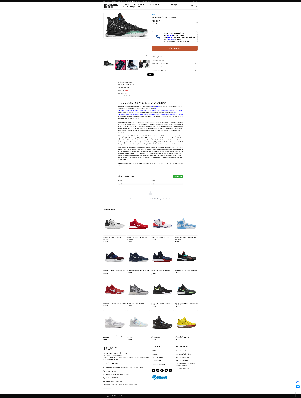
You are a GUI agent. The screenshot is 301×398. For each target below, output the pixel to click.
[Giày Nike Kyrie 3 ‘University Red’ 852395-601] (115, 289)
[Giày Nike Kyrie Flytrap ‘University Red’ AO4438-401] (162, 256)
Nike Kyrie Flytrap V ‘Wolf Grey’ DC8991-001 (186, 270)
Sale (139, 7)
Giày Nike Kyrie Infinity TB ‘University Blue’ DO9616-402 (185, 238)
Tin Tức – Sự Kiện (129, 7)
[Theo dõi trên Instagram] (157, 370)
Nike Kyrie (154, 14)
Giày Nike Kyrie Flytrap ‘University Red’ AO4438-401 (160, 271)
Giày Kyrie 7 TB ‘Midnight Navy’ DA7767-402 (138, 270)
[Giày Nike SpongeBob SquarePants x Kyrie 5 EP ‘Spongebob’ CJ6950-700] (186, 322)
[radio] (153, 26)
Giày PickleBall (138, 5)
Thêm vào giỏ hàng (174, 48)
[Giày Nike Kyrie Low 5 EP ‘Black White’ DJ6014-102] (115, 224)
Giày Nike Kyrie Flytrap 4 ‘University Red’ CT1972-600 (137, 238)
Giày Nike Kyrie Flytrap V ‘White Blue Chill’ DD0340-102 (137, 336)
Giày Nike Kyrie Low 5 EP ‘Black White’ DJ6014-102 (112, 238)
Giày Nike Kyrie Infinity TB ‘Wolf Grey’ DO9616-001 (112, 336)
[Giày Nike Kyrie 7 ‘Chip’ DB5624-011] (138, 289)
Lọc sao (120, 180)
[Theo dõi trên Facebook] (153, 370)
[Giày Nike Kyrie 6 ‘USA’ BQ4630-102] (162, 224)
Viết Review (178, 176)
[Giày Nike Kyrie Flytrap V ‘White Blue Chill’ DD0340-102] (138, 322)
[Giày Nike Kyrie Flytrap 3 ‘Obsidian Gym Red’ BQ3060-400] (115, 256)
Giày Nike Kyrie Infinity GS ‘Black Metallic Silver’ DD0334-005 (161, 336)
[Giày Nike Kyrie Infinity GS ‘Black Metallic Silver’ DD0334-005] (162, 322)
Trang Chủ (126, 5)
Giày (165, 5)
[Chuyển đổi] (195, 57)
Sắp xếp (153, 180)
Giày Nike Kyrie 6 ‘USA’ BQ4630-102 (160, 237)
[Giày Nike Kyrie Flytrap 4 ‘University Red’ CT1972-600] (138, 223)
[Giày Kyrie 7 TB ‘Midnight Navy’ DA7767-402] (138, 257)
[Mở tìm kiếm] (192, 6)
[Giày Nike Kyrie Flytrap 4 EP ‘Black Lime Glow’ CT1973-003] (186, 289)
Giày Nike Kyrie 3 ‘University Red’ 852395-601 (114, 303)
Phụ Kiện (174, 5)
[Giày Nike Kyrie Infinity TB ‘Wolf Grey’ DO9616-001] (115, 322)
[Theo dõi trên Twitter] (166, 370)
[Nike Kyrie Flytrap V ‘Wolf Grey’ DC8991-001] (186, 256)
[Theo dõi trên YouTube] (170, 370)
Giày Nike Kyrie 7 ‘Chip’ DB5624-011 (136, 303)
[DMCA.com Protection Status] (107, 388)
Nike (126, 90)
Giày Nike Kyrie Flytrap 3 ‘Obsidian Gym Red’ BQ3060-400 (114, 271)
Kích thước (155, 23)
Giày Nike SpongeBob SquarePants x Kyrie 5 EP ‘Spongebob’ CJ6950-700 (186, 336)
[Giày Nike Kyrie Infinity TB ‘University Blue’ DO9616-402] (186, 223)
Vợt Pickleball (154, 5)
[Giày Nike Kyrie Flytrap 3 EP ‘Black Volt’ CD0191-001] (162, 289)
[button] (195, 1)
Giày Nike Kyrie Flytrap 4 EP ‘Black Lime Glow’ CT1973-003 (186, 304)
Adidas (158, 106)
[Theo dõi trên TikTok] (162, 370)
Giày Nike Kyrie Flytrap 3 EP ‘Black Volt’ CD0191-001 (161, 304)
